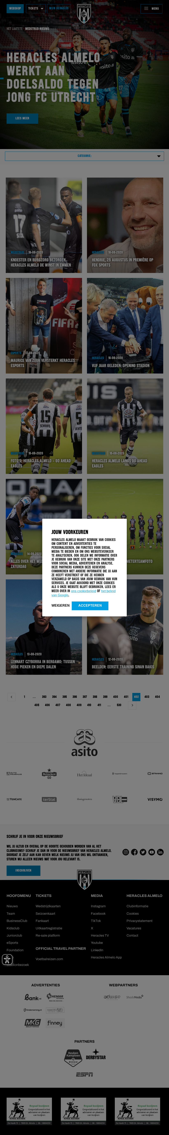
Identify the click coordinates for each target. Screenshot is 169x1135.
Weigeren (61, 605)
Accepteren (90, 605)
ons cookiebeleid (83, 591)
